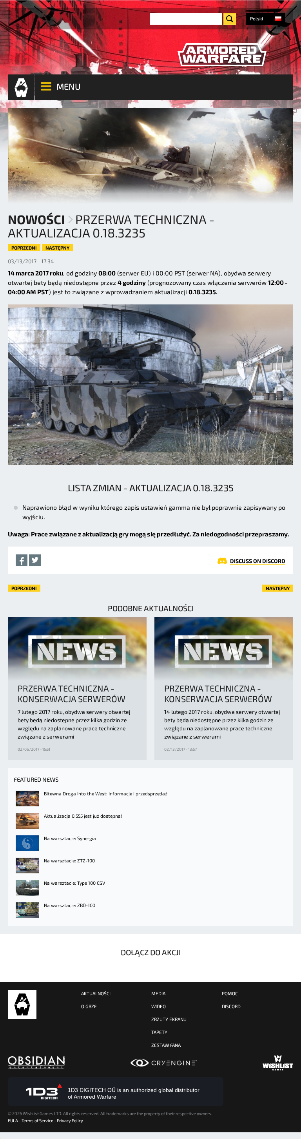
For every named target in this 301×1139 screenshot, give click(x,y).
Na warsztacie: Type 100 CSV (74, 882)
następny (57, 247)
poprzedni (24, 247)
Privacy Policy (70, 1120)
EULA (13, 1120)
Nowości (36, 219)
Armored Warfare (22, 1004)
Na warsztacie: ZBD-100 (69, 905)
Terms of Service (37, 1120)
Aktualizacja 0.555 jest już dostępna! (83, 815)
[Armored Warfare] (221, 55)
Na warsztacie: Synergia (70, 838)
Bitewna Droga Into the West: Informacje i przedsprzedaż (105, 793)
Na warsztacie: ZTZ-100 (69, 860)
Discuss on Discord (257, 561)
